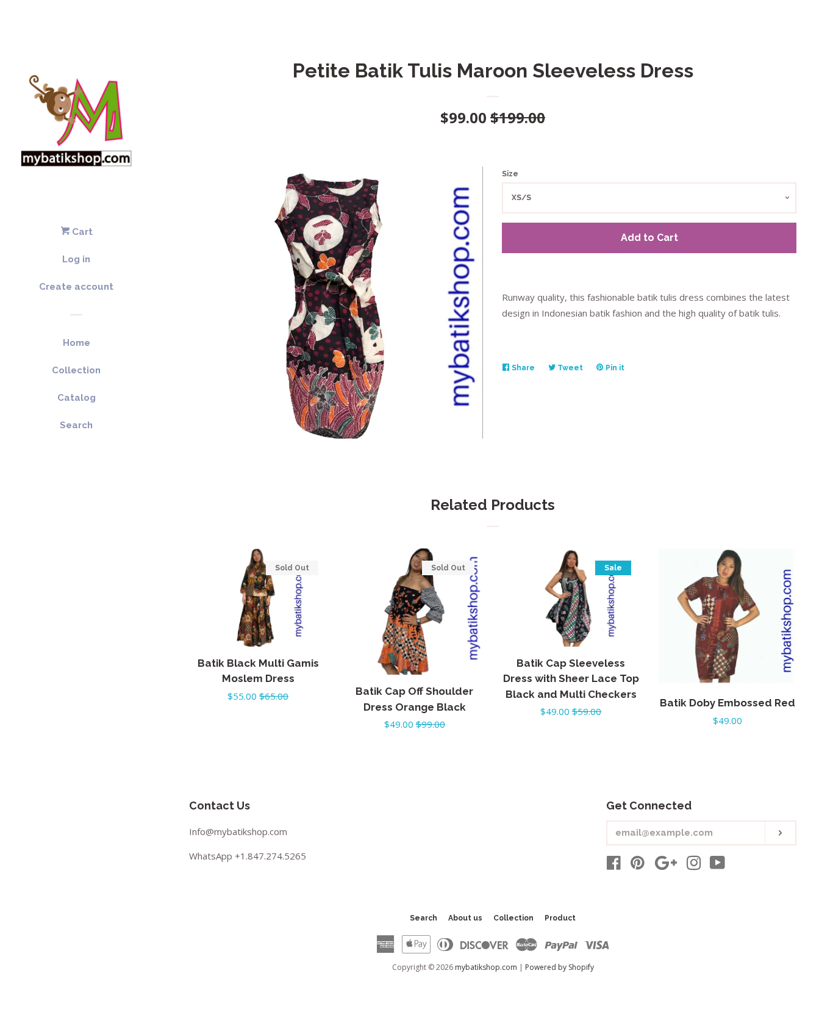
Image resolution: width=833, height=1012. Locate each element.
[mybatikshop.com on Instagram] (694, 865)
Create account (76, 286)
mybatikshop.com (486, 967)
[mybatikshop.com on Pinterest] (637, 865)
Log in (76, 259)
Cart (81, 231)
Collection (76, 370)
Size (510, 174)
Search (76, 425)
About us (465, 918)
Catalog (76, 397)
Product (560, 918)
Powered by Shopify (559, 967)
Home (76, 342)
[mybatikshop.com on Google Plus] (666, 865)
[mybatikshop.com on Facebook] (613, 865)
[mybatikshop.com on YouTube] (717, 865)
